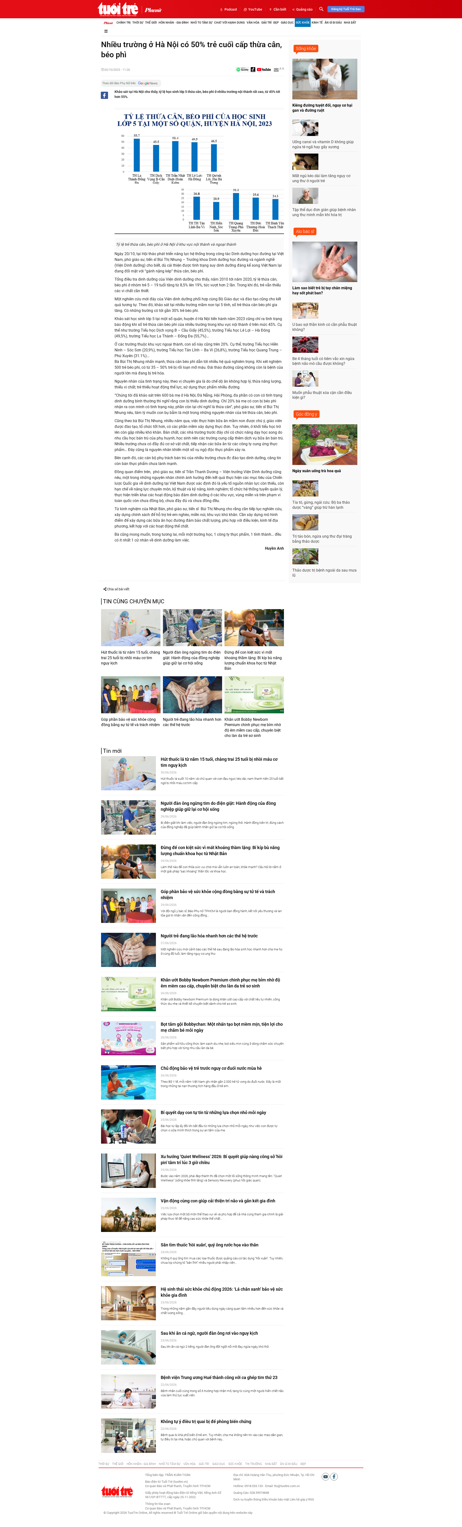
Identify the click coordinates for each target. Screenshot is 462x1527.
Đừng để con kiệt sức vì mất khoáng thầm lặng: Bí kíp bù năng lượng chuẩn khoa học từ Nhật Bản (253, 660)
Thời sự (137, 22)
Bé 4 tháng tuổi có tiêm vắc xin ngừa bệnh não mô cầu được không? (323, 361)
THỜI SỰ (103, 1464)
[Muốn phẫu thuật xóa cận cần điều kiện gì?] (305, 378)
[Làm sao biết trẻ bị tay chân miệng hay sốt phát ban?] (324, 262)
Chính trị (123, 22)
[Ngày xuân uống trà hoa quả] (324, 444)
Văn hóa (253, 22)
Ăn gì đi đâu (333, 22)
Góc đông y (306, 414)
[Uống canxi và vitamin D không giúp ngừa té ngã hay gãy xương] (305, 128)
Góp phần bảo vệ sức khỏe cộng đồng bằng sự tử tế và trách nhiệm (130, 722)
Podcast (231, 9)
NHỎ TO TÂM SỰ (169, 1464)
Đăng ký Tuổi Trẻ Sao (346, 9)
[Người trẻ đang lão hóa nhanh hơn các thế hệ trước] (192, 694)
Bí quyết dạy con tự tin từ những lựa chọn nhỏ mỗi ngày (213, 1112)
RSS (311, 1499)
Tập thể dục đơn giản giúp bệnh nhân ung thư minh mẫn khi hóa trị (324, 212)
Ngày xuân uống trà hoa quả (316, 471)
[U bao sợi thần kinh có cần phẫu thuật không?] (305, 311)
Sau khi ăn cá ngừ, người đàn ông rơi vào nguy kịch (209, 1333)
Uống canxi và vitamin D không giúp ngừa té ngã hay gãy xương (323, 144)
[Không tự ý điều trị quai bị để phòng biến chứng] (128, 1435)
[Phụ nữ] (152, 9)
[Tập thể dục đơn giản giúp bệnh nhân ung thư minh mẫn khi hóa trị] (305, 196)
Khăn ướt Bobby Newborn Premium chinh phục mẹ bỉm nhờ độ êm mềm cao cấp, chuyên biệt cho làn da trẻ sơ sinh (253, 727)
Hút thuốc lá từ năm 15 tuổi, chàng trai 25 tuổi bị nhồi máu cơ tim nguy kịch (130, 657)
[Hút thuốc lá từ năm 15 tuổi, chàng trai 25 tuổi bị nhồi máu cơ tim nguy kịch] (130, 627)
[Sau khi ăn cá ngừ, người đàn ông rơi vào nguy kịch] (128, 1347)
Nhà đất (350, 22)
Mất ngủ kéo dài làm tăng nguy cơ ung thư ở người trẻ (321, 178)
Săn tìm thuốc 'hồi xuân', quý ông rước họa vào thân (209, 1244)
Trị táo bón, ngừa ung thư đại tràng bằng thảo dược (322, 539)
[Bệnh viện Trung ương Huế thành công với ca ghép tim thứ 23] (128, 1391)
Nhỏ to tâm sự (201, 22)
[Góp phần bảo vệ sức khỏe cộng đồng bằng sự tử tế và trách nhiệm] (130, 694)
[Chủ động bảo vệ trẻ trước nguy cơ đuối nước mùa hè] (128, 1082)
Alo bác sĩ (305, 231)
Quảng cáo (304, 9)
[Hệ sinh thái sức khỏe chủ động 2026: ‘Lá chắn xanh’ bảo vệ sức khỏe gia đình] (128, 1303)
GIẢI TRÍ (204, 1464)
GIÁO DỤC (218, 1464)
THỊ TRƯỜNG (253, 1464)
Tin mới (112, 751)
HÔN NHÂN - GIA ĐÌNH (141, 1464)
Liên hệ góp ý (299, 1499)
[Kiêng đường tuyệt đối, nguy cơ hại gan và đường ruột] (324, 79)
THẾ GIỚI (117, 1464)
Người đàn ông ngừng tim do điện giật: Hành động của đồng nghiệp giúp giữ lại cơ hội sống (192, 657)
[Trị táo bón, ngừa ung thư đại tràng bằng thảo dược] (305, 522)
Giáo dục (287, 22)
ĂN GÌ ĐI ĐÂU (288, 1464)
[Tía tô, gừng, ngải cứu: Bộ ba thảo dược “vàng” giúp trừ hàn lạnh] (305, 488)
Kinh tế (317, 22)
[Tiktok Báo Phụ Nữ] (253, 70)
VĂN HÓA (189, 1464)
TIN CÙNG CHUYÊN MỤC (133, 601)
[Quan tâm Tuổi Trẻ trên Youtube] (326, 1476)
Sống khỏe (306, 48)
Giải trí (266, 22)
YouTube (255, 9)
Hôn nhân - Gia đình (174, 22)
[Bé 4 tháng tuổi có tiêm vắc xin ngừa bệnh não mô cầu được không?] (305, 344)
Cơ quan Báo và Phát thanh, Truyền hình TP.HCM (177, 1508)
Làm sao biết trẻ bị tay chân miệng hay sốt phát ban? (322, 290)
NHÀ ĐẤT (271, 1464)
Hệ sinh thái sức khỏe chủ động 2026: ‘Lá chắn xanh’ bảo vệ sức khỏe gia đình (222, 1292)
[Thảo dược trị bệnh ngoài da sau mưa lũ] (305, 556)
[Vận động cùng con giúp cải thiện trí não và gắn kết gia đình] (128, 1215)
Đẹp (276, 22)
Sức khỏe (303, 22)
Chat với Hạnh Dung (229, 22)
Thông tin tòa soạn (157, 1504)
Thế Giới (151, 22)
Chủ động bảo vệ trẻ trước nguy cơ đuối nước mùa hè (211, 1068)
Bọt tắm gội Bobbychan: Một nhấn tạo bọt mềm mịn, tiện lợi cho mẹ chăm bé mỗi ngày (222, 1027)
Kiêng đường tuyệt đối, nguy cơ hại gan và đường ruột (322, 108)
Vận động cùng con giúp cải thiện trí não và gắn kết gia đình (218, 1200)
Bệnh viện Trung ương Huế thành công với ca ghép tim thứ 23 (219, 1377)
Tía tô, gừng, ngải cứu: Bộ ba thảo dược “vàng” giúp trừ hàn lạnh (321, 505)
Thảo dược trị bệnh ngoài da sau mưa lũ (324, 573)
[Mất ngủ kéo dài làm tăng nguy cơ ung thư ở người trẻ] (305, 162)
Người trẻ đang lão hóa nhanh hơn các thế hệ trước (192, 722)
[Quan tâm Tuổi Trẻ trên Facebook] (334, 1476)
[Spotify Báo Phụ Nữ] (242, 70)
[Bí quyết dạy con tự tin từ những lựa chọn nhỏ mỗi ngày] (128, 1126)
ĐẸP (303, 1464)
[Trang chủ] (108, 22)
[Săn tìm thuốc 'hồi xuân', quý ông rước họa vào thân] (128, 1259)
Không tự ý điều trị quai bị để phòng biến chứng (206, 1421)
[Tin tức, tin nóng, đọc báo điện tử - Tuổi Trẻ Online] (117, 9)
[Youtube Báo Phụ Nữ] (264, 70)
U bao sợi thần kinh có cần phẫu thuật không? (324, 327)
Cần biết (280, 9)
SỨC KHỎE (235, 1464)
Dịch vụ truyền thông (247, 1499)
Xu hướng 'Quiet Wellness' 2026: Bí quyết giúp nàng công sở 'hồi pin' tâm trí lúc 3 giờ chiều (221, 1159)
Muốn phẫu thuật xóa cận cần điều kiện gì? (322, 395)
